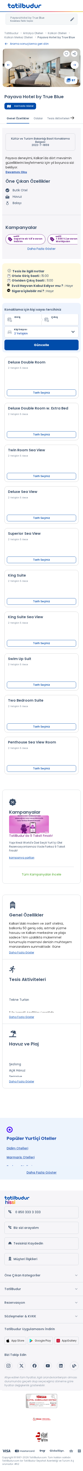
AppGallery (69, 1340)
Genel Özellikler (18, 118)
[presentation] (8, 65)
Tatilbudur (11, 33)
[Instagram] (8, 1366)
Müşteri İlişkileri (25, 1259)
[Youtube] (48, 1366)
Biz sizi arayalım (26, 1228)
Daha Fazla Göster (41, 249)
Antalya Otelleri (33, 33)
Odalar (38, 118)
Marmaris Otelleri (21, 1157)
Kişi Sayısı (20, 329)
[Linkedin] (61, 1366)
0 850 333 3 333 (28, 1212)
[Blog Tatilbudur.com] (74, 1366)
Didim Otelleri (17, 1148)
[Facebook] (35, 1366)
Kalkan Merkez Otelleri (18, 37)
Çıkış (54, 317)
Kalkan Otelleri (57, 33)
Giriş (17, 317)
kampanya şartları (21, 857)
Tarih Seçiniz (41, 392)
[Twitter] (21, 1366)
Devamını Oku (16, 172)
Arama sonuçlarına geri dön (29, 44)
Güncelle (41, 345)
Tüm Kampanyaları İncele (41, 874)
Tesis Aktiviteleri (58, 118)
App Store (17, 1340)
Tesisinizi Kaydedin (28, 1243)
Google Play (43, 1340)
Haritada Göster (24, 106)
